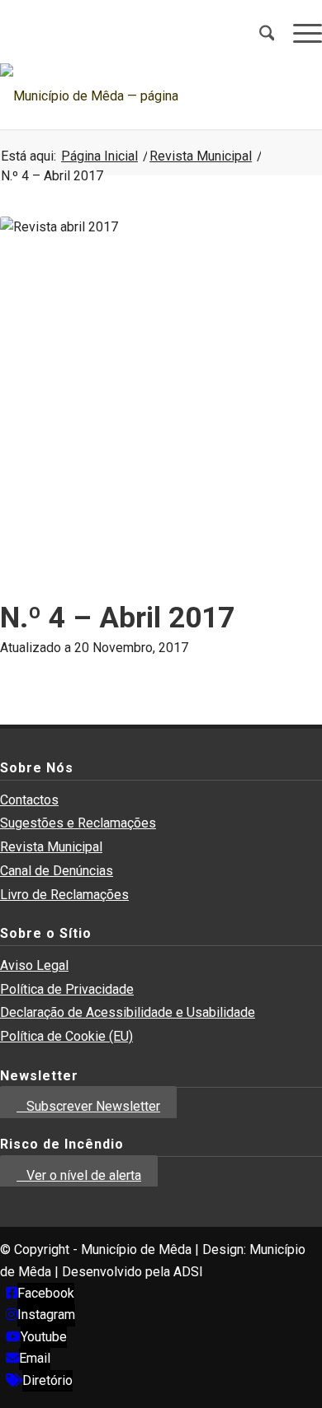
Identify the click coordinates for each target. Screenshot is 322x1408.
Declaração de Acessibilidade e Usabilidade (127, 1012)
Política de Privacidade (67, 989)
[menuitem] (258, 33)
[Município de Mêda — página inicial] (129, 96)
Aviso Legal (34, 965)
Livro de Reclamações (64, 894)
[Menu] (299, 33)
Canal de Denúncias (56, 871)
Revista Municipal (51, 847)
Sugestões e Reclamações (78, 823)
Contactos (29, 800)
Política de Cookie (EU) (66, 1036)
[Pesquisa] (258, 33)
